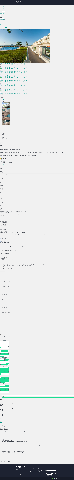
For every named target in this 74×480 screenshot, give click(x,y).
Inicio (31, 1)
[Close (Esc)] (0, 334)
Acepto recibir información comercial (50, 475)
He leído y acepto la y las (51, 474)
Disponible (3, 396)
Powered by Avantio (23, 474)
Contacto (47, 1)
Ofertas (39, 1)
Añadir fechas (2, 13)
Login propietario (52, 1)
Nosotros (43, 1)
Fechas (1, 11)
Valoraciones (3, 8)
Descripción (1, 97)
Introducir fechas (2, 19)
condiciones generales (49, 474)
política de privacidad (53, 473)
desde (1, 27)
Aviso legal (38, 471)
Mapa (2, 7)
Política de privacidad (40, 472)
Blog (58, 1)
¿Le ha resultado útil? (37, 432)
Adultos (1, 14)
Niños (1, 17)
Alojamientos (35, 1)
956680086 (18, 471)
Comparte (1, 142)
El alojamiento (3, 6)
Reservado (3, 394)
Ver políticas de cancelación (3, 257)
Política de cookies (39, 470)
